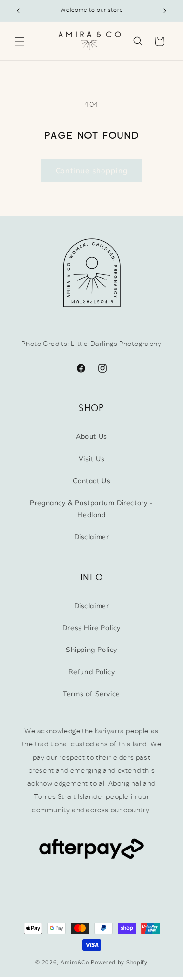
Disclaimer (91, 536)
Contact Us (92, 480)
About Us (91, 436)
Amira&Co (75, 962)
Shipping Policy (91, 649)
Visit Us (92, 458)
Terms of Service (91, 693)
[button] (19, 41)
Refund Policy (91, 672)
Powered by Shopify (119, 962)
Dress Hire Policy (91, 627)
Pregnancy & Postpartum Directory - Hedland (91, 508)
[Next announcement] (165, 10)
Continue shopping (92, 170)
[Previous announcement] (18, 10)
